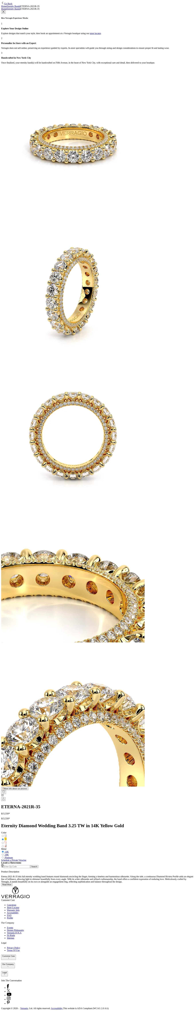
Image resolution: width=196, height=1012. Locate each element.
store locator (95, 33)
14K (7, 852)
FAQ (9, 915)
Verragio (24, 1008)
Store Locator (13, 907)
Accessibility (13, 912)
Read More (6, 884)
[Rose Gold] (5, 843)
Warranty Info (13, 910)
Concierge (11, 905)
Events (10, 927)
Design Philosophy (15, 930)
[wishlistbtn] (3, 792)
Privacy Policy (13, 948)
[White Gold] (5, 836)
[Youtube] (9, 995)
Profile (10, 918)
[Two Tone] (5, 846)
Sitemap (10, 938)
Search (34, 867)
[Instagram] (8, 999)
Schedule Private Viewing (13, 860)
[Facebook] (8, 987)
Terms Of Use (13, 950)
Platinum (9, 857)
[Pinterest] (8, 1003)
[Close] (3, 12)
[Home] (15, 897)
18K (7, 854)
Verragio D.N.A (14, 933)
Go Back (8, 3)
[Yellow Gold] (5, 839)
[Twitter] (8, 991)
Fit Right (11, 935)
